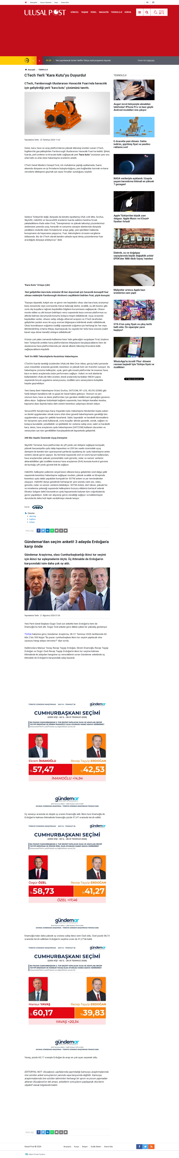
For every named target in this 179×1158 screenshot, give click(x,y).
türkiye (32, 522)
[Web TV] (147, 2)
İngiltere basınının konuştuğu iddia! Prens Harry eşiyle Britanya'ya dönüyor (87, 60)
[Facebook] (39, 531)
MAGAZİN (103, 12)
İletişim (85, 1147)
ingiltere (32, 519)
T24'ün (28, 634)
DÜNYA (128, 12)
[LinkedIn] (48, 531)
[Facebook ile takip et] (139, 1146)
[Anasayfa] (25, 2)
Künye (76, 1147)
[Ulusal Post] (45, 12)
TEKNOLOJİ (116, 12)
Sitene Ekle (65, 2)
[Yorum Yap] (66, 531)
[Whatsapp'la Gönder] (52, 531)
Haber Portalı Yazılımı (37, 1154)
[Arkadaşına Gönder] (57, 531)
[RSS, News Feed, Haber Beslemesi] (151, 1146)
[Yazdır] (61, 531)
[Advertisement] (89, 38)
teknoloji (32, 516)
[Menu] (139, 12)
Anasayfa (67, 1147)
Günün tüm (146, 60)
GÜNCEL (75, 12)
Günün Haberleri (45, 2)
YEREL (93, 12)
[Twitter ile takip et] (145, 1146)
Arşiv (56, 2)
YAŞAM (84, 12)
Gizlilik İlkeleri (96, 1147)
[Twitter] (43, 531)
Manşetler (33, 2)
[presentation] (33, 60)
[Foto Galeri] (153, 2)
